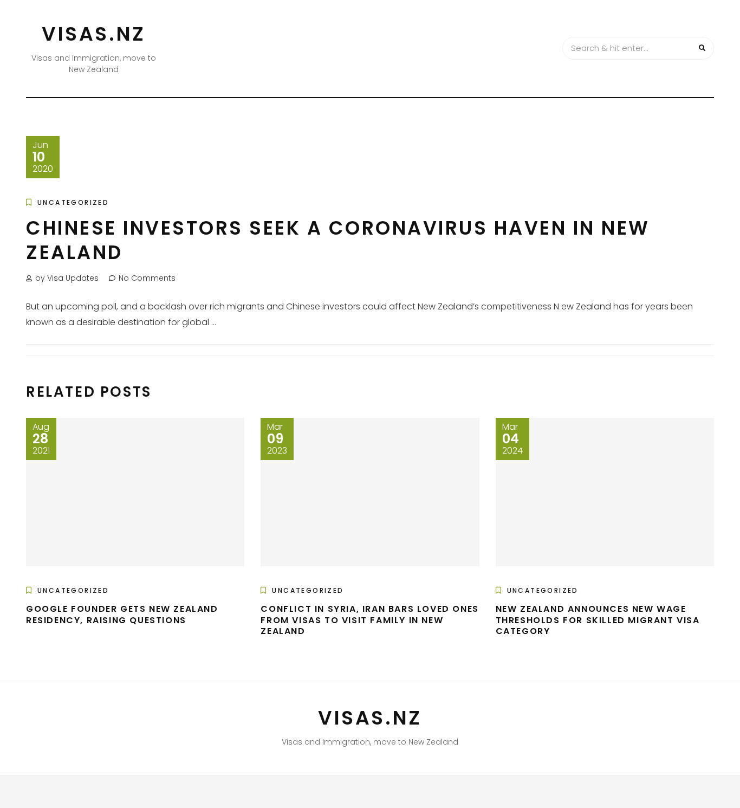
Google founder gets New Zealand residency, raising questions (122, 614)
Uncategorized (73, 202)
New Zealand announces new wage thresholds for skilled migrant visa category (598, 620)
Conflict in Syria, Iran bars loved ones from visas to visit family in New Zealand (369, 620)
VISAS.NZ (94, 34)
